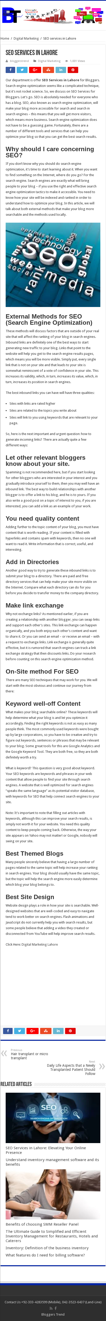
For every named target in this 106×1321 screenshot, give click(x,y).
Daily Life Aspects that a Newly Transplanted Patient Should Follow (71, 1068)
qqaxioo (12, 1000)
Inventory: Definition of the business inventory (47, 1248)
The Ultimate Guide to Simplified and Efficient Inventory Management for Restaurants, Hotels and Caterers (52, 1236)
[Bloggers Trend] (53, 14)
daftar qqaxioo (17, 1006)
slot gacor (13, 972)
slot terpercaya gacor (21, 995)
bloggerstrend (19, 61)
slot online (13, 967)
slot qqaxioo (15, 1012)
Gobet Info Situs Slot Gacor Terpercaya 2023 (39, 989)
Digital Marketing (26, 38)
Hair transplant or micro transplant (29, 1054)
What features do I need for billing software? (45, 1255)
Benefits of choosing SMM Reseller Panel (42, 1224)
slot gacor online (18, 961)
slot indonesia (16, 983)
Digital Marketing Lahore (40, 944)
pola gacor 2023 (18, 1017)
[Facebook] (55, 1308)
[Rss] (51, 1308)
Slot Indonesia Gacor (21, 978)
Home (5, 38)
